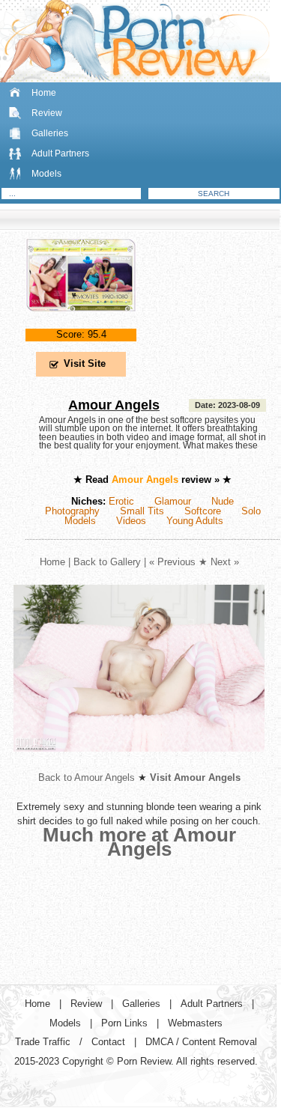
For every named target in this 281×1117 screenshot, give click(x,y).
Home (43, 92)
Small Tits (142, 511)
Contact (108, 1041)
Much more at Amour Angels (139, 841)
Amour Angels (114, 405)
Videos (131, 520)
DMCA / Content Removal (201, 1041)
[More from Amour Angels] (139, 763)
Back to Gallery (107, 561)
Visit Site (85, 363)
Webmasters (195, 1023)
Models (46, 173)
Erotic (121, 501)
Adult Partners (60, 153)
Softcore (202, 511)
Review (46, 113)
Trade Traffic (42, 1041)
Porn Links (124, 1023)
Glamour (172, 501)
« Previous (172, 561)
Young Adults (194, 520)
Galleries (49, 133)
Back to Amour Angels (86, 777)
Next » (225, 561)
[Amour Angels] (80, 323)
